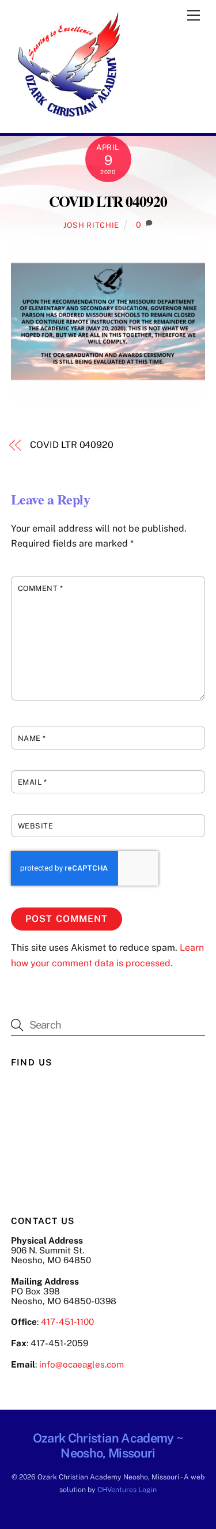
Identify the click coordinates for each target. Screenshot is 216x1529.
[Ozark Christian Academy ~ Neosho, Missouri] (68, 119)
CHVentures (117, 1489)
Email (32, 782)
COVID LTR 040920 (108, 201)
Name (32, 738)
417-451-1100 (67, 1322)
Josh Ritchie (91, 225)
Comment (40, 588)
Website (36, 826)
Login (147, 1489)
